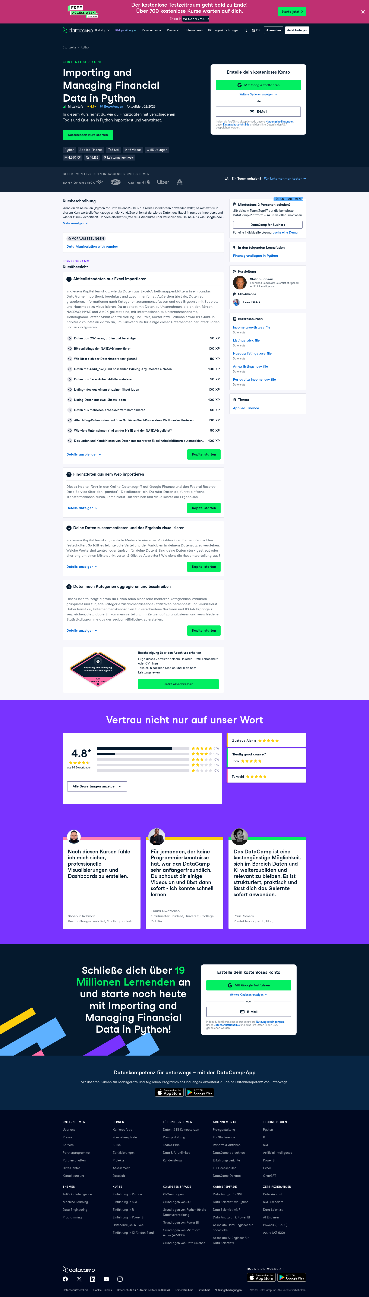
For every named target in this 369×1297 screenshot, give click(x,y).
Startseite (69, 47)
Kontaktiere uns (74, 1175)
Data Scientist (273, 1209)
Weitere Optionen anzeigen (256, 94)
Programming (72, 1217)
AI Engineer (271, 1217)
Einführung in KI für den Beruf (133, 1232)
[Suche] (245, 30)
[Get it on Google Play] (199, 1092)
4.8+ (93, 106)
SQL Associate (273, 1202)
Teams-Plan (171, 1145)
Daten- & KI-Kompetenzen (181, 1129)
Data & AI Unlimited (176, 1152)
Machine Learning (75, 1202)
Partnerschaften (74, 1160)
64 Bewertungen (111, 106)
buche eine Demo (284, 232)
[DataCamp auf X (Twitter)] (79, 1279)
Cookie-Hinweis (102, 1290)
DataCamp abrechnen (229, 1152)
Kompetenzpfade (125, 1137)
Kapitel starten (204, 454)
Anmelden (273, 30)
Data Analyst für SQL (228, 1194)
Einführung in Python (127, 1194)
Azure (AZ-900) (274, 1232)
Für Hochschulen (224, 1168)
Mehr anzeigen (73, 223)
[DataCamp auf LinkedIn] (92, 1279)
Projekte (118, 1160)
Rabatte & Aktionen (226, 1145)
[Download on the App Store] (169, 1092)
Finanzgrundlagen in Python (255, 256)
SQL (266, 1145)
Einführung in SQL (125, 1202)
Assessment (121, 1168)
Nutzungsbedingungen (279, 121)
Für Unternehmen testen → (285, 179)
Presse (67, 1137)
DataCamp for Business (268, 224)
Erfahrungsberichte (226, 1160)
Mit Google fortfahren (262, 85)
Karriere (68, 1145)
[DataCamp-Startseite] (78, 30)
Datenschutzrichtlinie (236, 124)
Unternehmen (193, 30)
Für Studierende (224, 1137)
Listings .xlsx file (246, 340)
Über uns (69, 1129)
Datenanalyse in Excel (128, 1225)
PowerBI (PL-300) (275, 1225)
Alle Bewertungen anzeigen (94, 786)
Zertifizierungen (124, 1152)
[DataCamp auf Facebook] (65, 1279)
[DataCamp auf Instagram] (120, 1279)
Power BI (269, 1160)
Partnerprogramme (76, 1152)
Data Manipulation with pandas (92, 246)
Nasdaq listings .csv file (252, 353)
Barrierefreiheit (184, 1290)
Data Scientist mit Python (230, 1202)
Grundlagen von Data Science (184, 1243)
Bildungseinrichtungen (223, 30)
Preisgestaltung (174, 1137)
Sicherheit (204, 1290)
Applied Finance (246, 408)
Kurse (117, 1145)
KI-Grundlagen (173, 1194)
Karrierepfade (122, 1129)
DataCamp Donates (227, 1175)
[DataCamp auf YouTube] (106, 1279)
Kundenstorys (172, 1160)
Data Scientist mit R (226, 1209)
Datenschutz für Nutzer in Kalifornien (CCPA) (143, 1290)
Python (85, 47)
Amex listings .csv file (250, 366)
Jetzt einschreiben (178, 684)
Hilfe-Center (71, 1168)
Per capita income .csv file (254, 379)
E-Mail (262, 112)
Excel (267, 1168)
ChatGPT (269, 1175)
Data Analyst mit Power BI (231, 1217)
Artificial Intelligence (277, 1152)
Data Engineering (75, 1209)
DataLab (119, 1175)
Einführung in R (123, 1209)
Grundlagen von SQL (177, 1202)
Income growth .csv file (251, 327)
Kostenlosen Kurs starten (88, 135)
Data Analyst (272, 1194)
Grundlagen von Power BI (181, 1222)
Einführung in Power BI (128, 1217)
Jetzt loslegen (297, 30)
